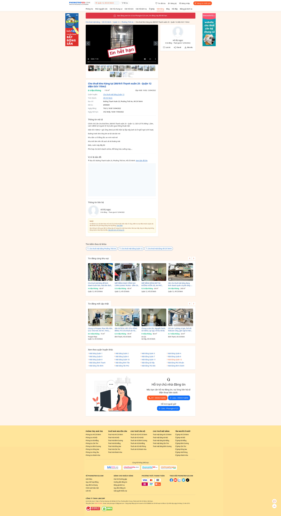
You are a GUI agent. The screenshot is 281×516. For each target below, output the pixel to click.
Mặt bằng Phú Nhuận (176, 363)
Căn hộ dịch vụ (141, 9)
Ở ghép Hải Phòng (181, 452)
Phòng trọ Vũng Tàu (92, 452)
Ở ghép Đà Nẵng (180, 440)
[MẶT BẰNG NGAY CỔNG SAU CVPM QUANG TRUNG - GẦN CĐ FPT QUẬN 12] (127, 272)
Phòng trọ (89, 9)
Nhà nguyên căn (101, 9)
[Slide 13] (125, 74)
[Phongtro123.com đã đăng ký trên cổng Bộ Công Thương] (93, 508)
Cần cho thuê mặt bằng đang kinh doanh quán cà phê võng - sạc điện (179, 284)
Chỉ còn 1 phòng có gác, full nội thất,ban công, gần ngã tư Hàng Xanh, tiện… (180, 329)
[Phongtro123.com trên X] (183, 481)
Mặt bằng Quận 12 (175, 360)
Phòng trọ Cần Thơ (92, 443)
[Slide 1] (97, 68)
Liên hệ (88, 491)
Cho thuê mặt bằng (161, 431)
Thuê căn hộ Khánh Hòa (138, 449)
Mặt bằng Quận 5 (95, 356)
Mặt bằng (160, 9)
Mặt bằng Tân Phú (122, 366)
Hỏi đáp (175, 9)
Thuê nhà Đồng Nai (114, 446)
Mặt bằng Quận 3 (148, 353)
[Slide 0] (91, 68)
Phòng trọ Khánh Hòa (93, 455)
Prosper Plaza (92, 337)
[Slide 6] (128, 68)
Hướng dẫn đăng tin (120, 482)
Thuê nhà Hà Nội (113, 438)
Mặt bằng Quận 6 (122, 356)
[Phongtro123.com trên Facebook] (171, 481)
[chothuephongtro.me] (168, 467)
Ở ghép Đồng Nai (181, 449)
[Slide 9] (146, 68)
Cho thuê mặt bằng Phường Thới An (102, 249)
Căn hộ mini (129, 9)
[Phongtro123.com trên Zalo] (179, 481)
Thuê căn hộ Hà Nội (137, 438)
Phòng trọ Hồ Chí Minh (93, 435)
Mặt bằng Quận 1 (95, 353)
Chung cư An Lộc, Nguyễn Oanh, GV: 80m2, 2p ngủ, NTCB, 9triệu (153, 329)
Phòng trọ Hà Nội (91, 438)
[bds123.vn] (112, 467)
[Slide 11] (113, 74)
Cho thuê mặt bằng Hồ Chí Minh (160, 249)
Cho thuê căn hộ (138, 431)
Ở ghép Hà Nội (180, 438)
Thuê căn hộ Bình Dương (139, 440)
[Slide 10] (153, 68)
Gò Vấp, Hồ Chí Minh (148, 339)
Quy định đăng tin (120, 488)
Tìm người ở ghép (182, 431)
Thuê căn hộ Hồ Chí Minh (139, 435)
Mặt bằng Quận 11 (149, 360)
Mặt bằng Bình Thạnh (97, 363)
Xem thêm (120, 225)
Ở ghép (152, 9)
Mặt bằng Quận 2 (122, 353)
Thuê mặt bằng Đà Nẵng (161, 440)
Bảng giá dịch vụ (186, 9)
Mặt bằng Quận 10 (122, 360)
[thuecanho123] (149, 467)
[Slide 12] (119, 74)
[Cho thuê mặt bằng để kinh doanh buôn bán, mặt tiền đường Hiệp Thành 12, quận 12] (100, 272)
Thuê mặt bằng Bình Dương (162, 446)
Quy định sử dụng (92, 485)
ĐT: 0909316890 (158, 398)
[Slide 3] (110, 68)
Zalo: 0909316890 (180, 398)
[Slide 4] (116, 68)
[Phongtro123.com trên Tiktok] (187, 481)
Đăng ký (174, 3)
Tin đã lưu (162, 3)
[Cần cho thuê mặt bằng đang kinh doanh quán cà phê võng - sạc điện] (180, 272)
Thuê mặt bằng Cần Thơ (161, 443)
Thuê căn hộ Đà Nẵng (138, 443)
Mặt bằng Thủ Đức (149, 366)
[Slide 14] (131, 74)
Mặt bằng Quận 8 (174, 356)
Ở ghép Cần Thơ (180, 446)
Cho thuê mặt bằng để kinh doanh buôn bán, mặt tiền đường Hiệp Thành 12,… (100, 284)
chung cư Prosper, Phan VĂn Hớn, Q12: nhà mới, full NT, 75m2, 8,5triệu (100, 329)
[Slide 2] (103, 68)
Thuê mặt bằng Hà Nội (160, 438)
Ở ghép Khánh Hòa (181, 455)
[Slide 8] (140, 68)
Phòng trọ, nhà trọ (94, 431)
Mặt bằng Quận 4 (174, 353)
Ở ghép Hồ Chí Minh (182, 435)
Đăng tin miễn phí (204, 3)
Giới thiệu (89, 479)
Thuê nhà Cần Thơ (114, 449)
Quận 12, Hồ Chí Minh (95, 291)
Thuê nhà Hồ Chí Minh (115, 435)
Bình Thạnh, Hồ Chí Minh (123, 337)
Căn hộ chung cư (116, 9)
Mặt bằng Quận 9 (95, 360)
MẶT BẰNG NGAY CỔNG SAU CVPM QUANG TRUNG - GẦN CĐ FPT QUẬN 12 (126, 284)
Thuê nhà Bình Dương (115, 440)
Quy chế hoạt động (92, 482)
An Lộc (143, 337)
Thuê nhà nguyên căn (117, 431)
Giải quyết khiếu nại (120, 491)
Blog (168, 9)
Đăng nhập (186, 3)
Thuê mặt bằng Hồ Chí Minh (162, 435)
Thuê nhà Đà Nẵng (114, 443)
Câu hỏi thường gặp (120, 479)
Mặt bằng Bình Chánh (176, 366)
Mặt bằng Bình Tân (123, 363)
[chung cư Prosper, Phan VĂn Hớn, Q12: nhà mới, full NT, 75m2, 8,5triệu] (100, 317)
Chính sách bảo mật (92, 488)
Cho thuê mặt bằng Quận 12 (113, 94)
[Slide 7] (134, 68)
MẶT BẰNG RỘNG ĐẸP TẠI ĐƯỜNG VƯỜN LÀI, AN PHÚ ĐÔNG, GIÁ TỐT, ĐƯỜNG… (151, 284)
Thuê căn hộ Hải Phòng (138, 446)
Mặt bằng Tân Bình (96, 366)
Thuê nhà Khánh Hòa (115, 452)
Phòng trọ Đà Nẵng (92, 440)
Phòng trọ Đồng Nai (92, 449)
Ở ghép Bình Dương (182, 443)
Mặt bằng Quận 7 (148, 356)
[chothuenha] (131, 467)
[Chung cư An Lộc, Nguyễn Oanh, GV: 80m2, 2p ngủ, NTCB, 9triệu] (153, 317)
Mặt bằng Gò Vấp (148, 363)
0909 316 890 (98, 503)
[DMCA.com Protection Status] (107, 508)
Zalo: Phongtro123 (169, 408)
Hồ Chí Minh (107, 98)
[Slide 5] (122, 68)
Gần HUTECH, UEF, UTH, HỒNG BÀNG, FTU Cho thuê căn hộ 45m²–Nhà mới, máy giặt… (126, 329)
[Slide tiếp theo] (154, 43)
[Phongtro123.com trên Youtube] (175, 481)
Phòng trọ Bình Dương (93, 446)
